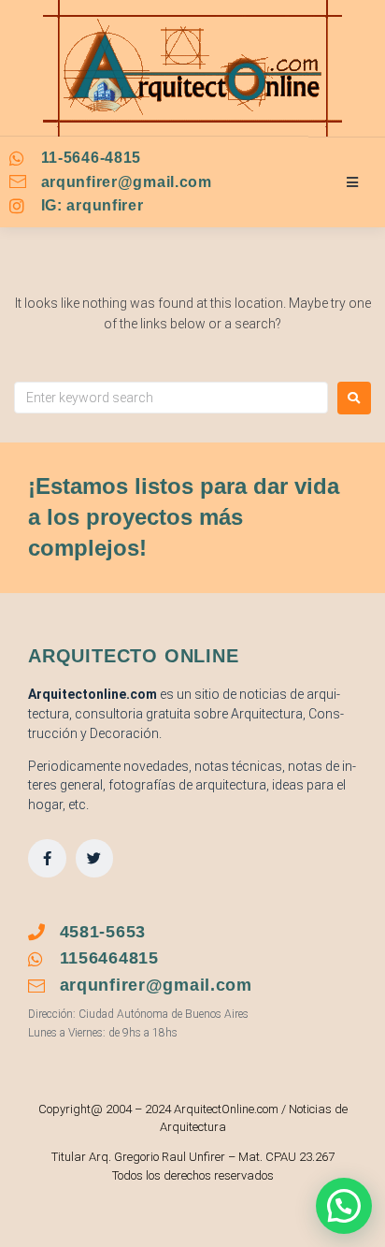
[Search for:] (171, 397)
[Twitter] (95, 858)
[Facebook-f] (47, 858)
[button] (344, 1206)
